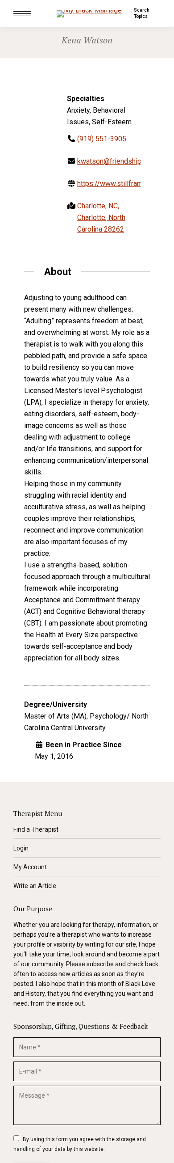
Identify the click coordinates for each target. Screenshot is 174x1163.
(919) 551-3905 (101, 139)
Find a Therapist (35, 829)
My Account (30, 867)
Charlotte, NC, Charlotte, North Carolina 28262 (101, 217)
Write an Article (34, 885)
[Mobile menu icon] (22, 13)
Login (21, 848)
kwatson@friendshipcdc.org (120, 161)
